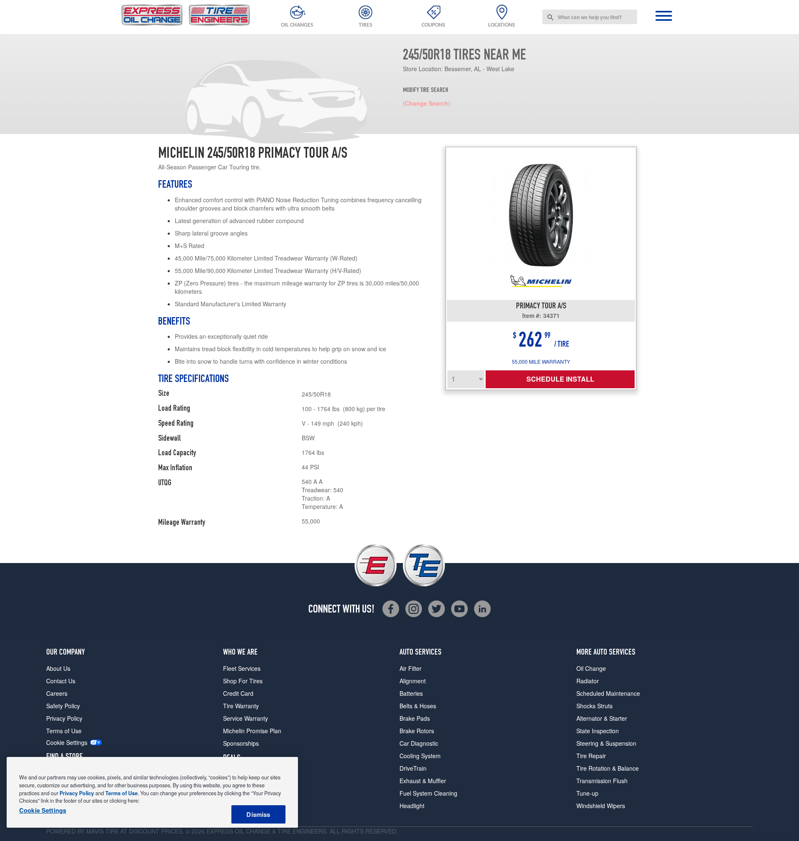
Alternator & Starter (601, 718)
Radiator (587, 681)
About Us (58, 668)
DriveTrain (413, 768)
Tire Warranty (241, 706)
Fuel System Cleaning (428, 793)
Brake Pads (415, 718)
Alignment (413, 681)
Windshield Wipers (600, 805)
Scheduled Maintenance (608, 693)
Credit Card (238, 693)
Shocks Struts (594, 706)
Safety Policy (63, 706)
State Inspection (597, 731)
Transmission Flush (602, 780)
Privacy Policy (64, 718)
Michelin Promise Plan (252, 731)
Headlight (412, 805)
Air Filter (411, 668)
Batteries (411, 693)
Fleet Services (242, 668)
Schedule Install (560, 379)
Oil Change (591, 668)
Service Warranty (245, 718)
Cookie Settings (66, 742)
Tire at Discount (132, 831)
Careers (56, 693)
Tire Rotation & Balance (607, 768)
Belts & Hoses (418, 706)
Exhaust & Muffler (423, 780)
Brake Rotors (417, 731)
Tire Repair (591, 756)
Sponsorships (241, 743)
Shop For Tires (243, 681)
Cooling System (420, 756)
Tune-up (587, 793)
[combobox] (589, 17)
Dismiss (258, 814)
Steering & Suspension (606, 743)
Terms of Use (64, 731)
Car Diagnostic (419, 743)
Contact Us (60, 681)
